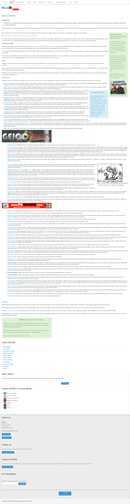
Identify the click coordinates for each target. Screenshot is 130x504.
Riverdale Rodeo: (12, 145)
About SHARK (8, 16)
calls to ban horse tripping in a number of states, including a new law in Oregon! (41, 283)
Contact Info (6, 434)
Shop (70, 2)
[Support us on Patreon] (5, 400)
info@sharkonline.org (7, 427)
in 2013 (30, 169)
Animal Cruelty (20, 2)
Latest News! (6, 362)
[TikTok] (5, 405)
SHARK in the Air (7, 355)
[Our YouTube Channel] (5, 398)
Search (76, 2)
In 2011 (20, 169)
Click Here (65, 383)
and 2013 (12, 100)
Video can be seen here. (49, 232)
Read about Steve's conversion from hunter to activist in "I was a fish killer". (20, 35)
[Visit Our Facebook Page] (5, 393)
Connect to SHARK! (8, 452)
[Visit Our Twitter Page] (5, 395)
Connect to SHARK (8, 364)
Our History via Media (8, 351)
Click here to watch (95, 96)
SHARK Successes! (8, 353)
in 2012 (8, 100)
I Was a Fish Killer (7, 359)
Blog (34, 2)
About (11, 2)
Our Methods (6, 349)
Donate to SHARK (60, 2)
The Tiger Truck (7, 357)
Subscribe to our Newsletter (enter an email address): (14, 481)
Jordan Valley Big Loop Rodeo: (16, 147)
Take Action (50, 2)
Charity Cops (41, 2)
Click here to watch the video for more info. (41, 117)
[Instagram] (5, 402)
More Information (7, 466)
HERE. (28, 335)
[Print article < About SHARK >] (127, 20)
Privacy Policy (6, 437)
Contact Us (6, 366)
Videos (29, 2)
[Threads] (5, 407)
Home (5, 2)
